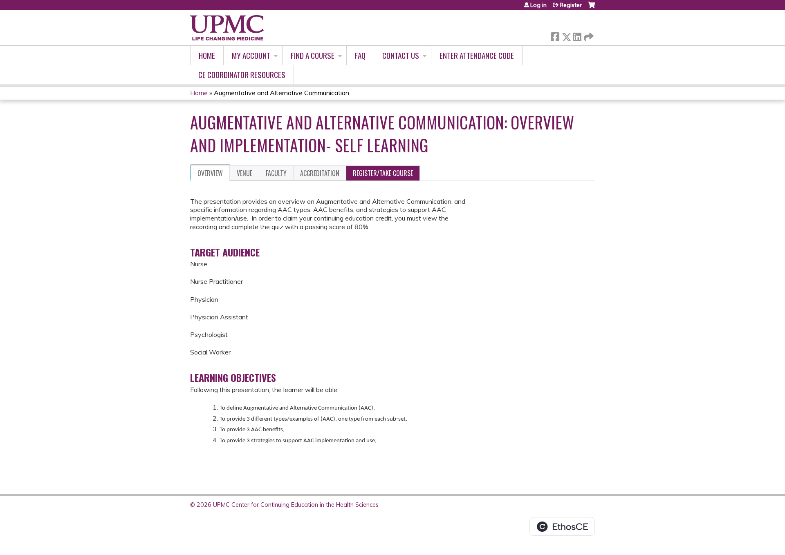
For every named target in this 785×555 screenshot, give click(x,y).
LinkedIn (577, 35)
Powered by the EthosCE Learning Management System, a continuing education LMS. (562, 526)
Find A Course (312, 55)
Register (571, 5)
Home (207, 55)
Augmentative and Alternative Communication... (283, 93)
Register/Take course (383, 173)
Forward (588, 35)
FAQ (360, 55)
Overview (210, 173)
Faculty (276, 173)
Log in (538, 5)
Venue (244, 173)
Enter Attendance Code (477, 55)
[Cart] (591, 8)
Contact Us (400, 55)
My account (251, 55)
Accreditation (319, 173)
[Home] (227, 27)
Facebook (555, 35)
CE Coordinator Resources (241, 74)
